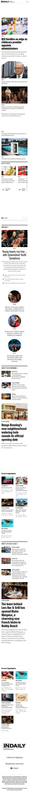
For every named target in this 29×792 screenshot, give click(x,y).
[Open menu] (27, 1)
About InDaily (18, 789)
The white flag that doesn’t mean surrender (13, 279)
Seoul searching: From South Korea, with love (14, 275)
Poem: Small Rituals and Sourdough (14, 283)
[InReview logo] (14, 768)
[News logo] (14, 757)
